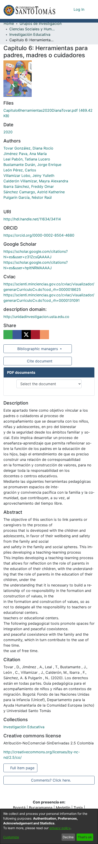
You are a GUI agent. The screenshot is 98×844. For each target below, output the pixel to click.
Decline (68, 837)
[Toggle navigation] (91, 9)
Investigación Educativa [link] (29, 34)
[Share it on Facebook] (17, 334)
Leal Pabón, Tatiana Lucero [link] (26, 159)
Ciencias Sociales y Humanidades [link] (32, 29)
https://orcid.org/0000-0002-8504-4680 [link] (38, 235)
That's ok (85, 837)
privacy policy (59, 828)
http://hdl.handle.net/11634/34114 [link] (32, 219)
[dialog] (49, 826)
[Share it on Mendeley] (35, 334)
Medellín (63, 807)
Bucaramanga (40, 807)
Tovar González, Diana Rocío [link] (28, 148)
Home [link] (9, 23)
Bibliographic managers (37, 348)
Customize (11, 837)
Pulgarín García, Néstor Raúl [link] (27, 197)
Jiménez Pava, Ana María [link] (25, 153)
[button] (29, 9)
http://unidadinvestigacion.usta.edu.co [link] (36, 316)
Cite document (39, 361)
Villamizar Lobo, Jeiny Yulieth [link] (28, 175)
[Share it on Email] (44, 334)
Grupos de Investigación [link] (41, 23)
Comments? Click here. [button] (50, 780)
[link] (23, 727)
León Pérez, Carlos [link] (19, 170)
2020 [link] (8, 132)
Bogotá (19, 807)
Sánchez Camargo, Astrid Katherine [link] (34, 192)
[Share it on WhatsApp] (8, 334)
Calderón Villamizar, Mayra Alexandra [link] (35, 181)
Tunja (78, 807)
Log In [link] (79, 9)
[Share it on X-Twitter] (26, 334)
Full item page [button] (22, 768)
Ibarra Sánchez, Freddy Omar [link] (28, 186)
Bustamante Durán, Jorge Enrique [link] (32, 164)
